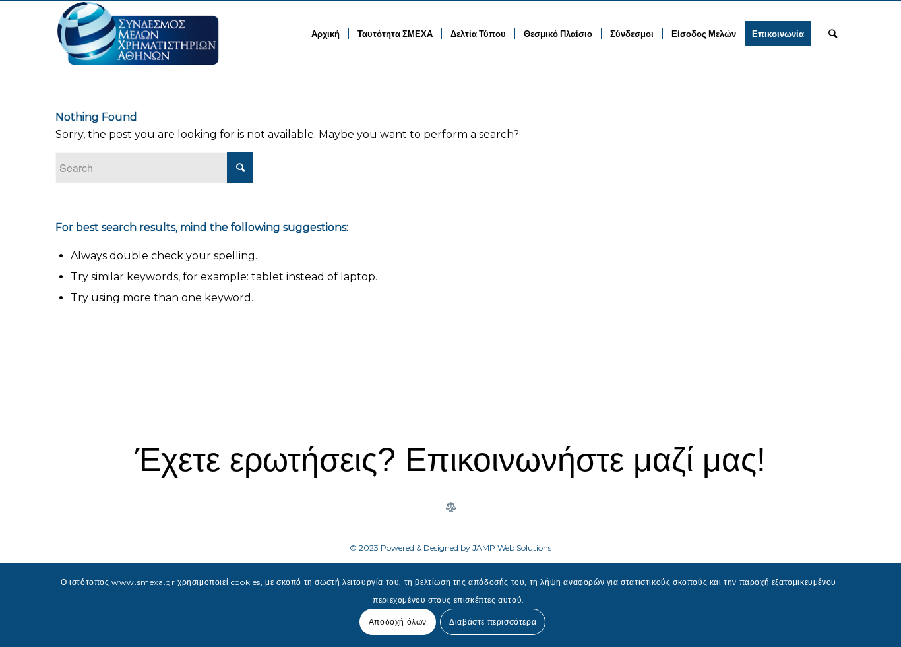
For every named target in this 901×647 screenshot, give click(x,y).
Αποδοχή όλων (398, 622)
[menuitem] (325, 34)
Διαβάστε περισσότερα (492, 622)
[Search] (833, 34)
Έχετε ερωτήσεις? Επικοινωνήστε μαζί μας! (450, 459)
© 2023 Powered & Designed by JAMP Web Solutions (450, 548)
